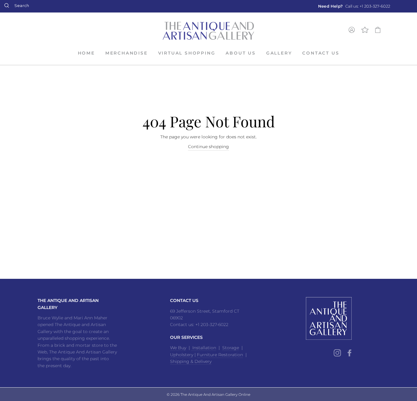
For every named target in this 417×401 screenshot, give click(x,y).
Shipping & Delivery (191, 361)
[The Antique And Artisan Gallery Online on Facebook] (349, 352)
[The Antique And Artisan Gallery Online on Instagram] (337, 352)
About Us (241, 53)
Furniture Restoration (220, 354)
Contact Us (320, 53)
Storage (230, 347)
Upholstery (181, 354)
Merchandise (126, 53)
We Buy (178, 347)
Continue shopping (208, 146)
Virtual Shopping (187, 53)
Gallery (279, 53)
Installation (203, 347)
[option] (354, 6)
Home (86, 53)
